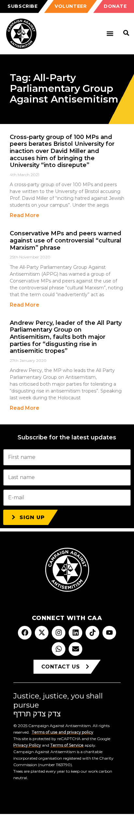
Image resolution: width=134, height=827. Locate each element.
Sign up (32, 517)
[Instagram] (58, 633)
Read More (24, 215)
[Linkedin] (75, 633)
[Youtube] (109, 633)
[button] (109, 33)
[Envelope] (75, 649)
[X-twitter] (41, 633)
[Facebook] (25, 633)
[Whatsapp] (58, 649)
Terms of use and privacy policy (62, 732)
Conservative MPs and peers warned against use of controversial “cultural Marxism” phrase (65, 240)
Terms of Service (67, 745)
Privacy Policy (27, 745)
